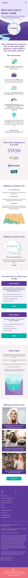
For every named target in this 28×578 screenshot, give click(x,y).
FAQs (2, 505)
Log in (15, 491)
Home (2, 491)
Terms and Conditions (6, 510)
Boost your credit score (6, 500)
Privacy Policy (4, 512)
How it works (4, 495)
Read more (14, 478)
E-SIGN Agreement (5, 517)
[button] (25, 2)
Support (3, 507)
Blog (2, 493)
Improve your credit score (7, 498)
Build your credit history (6, 502)
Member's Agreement (6, 515)
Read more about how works (14, 131)
